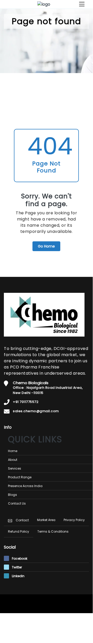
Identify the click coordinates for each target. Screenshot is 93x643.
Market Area (46, 520)
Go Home (46, 246)
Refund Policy (18, 531)
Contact (22, 520)
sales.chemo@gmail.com (36, 411)
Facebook (19, 558)
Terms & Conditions (53, 531)
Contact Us (17, 503)
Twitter (16, 567)
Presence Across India (25, 486)
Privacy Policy (74, 520)
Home (12, 451)
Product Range (19, 477)
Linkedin (17, 576)
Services (14, 468)
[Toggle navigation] (82, 4)
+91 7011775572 (25, 401)
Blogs (12, 494)
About (12, 459)
